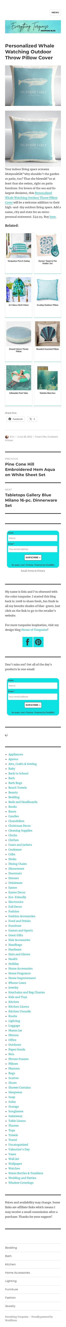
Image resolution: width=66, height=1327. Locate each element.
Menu (55, 12)
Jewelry (13, 987)
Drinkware (15, 883)
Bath (11, 778)
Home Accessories (20, 968)
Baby (11, 768)
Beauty (13, 792)
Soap (11, 1097)
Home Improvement (22, 978)
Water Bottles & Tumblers (25, 1173)
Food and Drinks (19, 921)
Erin (12, 436)
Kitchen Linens (18, 1006)
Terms (31, 570)
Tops (11, 1130)
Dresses (13, 878)
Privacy (41, 570)
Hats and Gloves (19, 954)
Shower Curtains (19, 1087)
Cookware (15, 849)
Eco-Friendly (17, 897)
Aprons (13, 759)
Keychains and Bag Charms (26, 992)
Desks (12, 859)
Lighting (14, 1021)
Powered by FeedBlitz (44, 565)
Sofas (12, 1101)
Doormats (15, 873)
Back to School (18, 773)
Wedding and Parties (22, 1178)
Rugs (11, 1073)
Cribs (11, 854)
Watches (14, 1168)
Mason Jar (15, 1030)
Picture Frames (18, 1059)
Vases (12, 1154)
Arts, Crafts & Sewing (22, 764)
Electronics (15, 902)
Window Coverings (21, 1182)
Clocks (12, 835)
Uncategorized (18, 1144)
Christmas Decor (19, 825)
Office (12, 1040)
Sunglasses (15, 1111)
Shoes (12, 1082)
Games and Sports (20, 930)
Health (13, 959)
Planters (14, 1068)
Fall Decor (15, 906)
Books (12, 806)
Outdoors (52, 436)
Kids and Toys (17, 997)
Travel (12, 1140)
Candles (13, 816)
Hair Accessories (19, 940)
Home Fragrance (19, 973)
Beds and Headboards (22, 802)
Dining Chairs (17, 864)
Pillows (9, 440)
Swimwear (15, 1116)
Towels (13, 1135)
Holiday (13, 963)
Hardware (14, 949)
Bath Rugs (15, 783)
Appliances (15, 754)
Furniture (14, 925)
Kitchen (13, 1002)
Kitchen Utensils (19, 1011)
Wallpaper (15, 1163)
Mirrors (13, 1035)
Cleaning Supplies (20, 830)
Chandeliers (16, 821)
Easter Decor (16, 892)
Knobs (12, 1016)
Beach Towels (17, 787)
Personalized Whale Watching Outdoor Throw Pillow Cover (31, 197)
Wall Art (13, 1159)
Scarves (13, 1078)
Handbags (15, 944)
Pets (11, 1054)
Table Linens (17, 1121)
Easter (12, 887)
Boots (12, 811)
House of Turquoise (34, 629)
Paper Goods (16, 1049)
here (53, 216)
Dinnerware (16, 868)
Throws (13, 1125)
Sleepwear (15, 1092)
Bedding (14, 797)
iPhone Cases (17, 982)
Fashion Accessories (21, 916)
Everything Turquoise (16, 1316)
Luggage (14, 1025)
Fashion (13, 911)
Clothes (13, 840)
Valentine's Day (19, 1149)
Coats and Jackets (20, 844)
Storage (13, 1106)
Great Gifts (40, 436)
